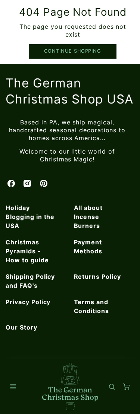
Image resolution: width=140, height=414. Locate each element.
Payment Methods (88, 246)
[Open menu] (13, 386)
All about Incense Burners (88, 216)
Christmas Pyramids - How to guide (27, 251)
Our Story (21, 327)
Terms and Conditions (91, 306)
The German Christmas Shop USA (69, 90)
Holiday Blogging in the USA (30, 216)
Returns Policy (97, 276)
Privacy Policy (28, 302)
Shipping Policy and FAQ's (30, 281)
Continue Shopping (72, 51)
